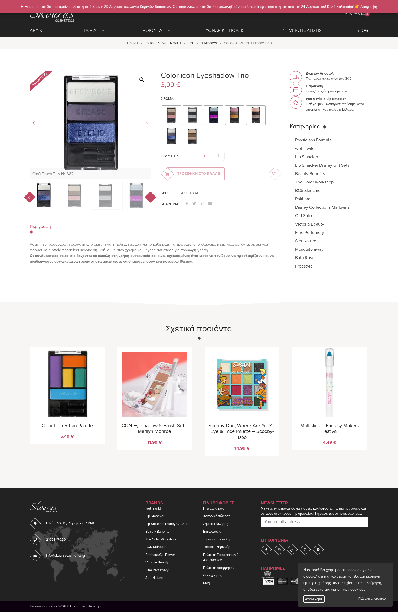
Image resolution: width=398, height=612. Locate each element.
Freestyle (304, 266)
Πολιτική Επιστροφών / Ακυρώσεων (220, 557)
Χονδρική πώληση (216, 516)
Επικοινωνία (212, 531)
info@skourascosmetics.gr (65, 555)
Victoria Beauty (309, 224)
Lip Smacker (306, 157)
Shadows (209, 43)
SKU (164, 193)
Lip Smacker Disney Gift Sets (322, 165)
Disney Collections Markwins (322, 207)
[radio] (171, 115)
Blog (362, 30)
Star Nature (305, 241)
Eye (191, 43)
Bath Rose (304, 257)
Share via (169, 204)
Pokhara (302, 199)
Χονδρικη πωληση (226, 30)
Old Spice (304, 215)
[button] (142, 80)
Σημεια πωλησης (302, 30)
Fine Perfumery (309, 232)
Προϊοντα (150, 30)
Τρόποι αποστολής (217, 539)
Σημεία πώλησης (215, 524)
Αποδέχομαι (314, 599)
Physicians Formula (313, 140)
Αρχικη (37, 30)
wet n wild (171, 43)
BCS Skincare (308, 190)
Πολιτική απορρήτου (372, 598)
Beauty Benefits (310, 173)
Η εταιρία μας (213, 508)
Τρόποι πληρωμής (216, 547)
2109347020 (56, 539)
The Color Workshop (314, 182)
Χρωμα (167, 98)
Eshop (150, 43)
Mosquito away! (310, 249)
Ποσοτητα (170, 156)
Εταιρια (88, 30)
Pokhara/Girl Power (160, 555)
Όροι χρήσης (212, 575)
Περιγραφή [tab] (40, 226)
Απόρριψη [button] (368, 6)
